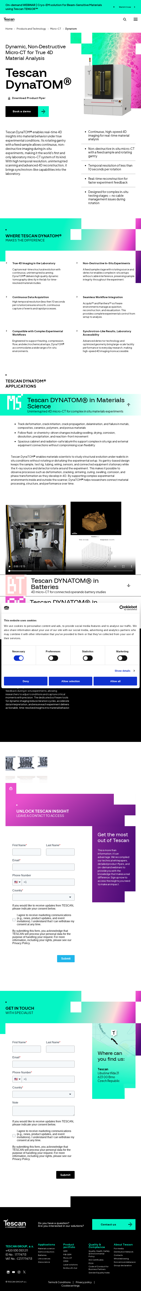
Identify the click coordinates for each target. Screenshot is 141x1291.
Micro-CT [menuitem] (67, 1258)
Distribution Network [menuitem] (123, 1252)
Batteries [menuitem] (42, 1255)
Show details (122, 670)
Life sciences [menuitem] (44, 1258)
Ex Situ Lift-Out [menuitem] (70, 1268)
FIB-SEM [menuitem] (67, 1254)
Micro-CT (55, 28)
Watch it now (125, 7)
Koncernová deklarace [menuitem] (124, 1262)
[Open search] (124, 19)
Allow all (115, 681)
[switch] (53, 658)
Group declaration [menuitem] (123, 1265)
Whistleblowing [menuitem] (121, 1258)
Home (9, 28)
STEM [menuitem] (65, 1261)
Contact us (108, 1224)
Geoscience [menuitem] (44, 1262)
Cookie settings (70, 1285)
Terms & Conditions (59, 1282)
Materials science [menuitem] (46, 1248)
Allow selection (70, 681)
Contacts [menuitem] (118, 1255)
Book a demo (22, 111)
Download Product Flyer (28, 98)
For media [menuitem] (119, 1248)
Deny (26, 681)
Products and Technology (31, 28)
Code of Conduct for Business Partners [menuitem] (99, 1267)
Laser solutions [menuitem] (70, 1264)
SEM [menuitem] (65, 1251)
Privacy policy (84, 1282)
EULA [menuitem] (91, 1263)
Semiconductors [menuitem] (46, 1252)
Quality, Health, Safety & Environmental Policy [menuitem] (99, 1253)
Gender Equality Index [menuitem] (99, 1272)
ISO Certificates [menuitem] (96, 1260)
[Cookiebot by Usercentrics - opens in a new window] (122, 608)
